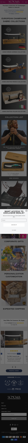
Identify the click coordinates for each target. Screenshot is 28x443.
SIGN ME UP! (14, 224)
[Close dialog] (26, 211)
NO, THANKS (14, 230)
